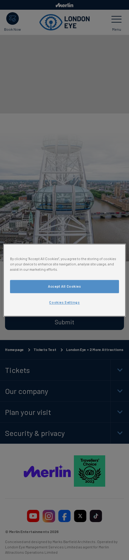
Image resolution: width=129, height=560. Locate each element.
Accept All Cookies (64, 286)
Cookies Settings (64, 302)
